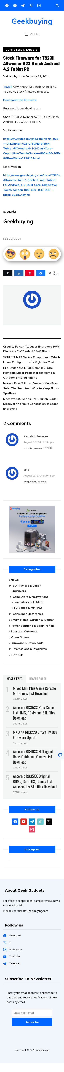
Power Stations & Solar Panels (32, 625)
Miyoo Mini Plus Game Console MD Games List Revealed (34, 690)
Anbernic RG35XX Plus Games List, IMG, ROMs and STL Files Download (34, 713)
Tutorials (17, 655)
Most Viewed (14, 679)
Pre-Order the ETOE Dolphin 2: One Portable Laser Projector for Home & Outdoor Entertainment (29, 372)
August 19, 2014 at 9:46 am (39, 475)
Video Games (20, 637)
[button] (32, 34)
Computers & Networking (31, 597)
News (15, 579)
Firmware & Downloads (27, 643)
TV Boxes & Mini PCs (28, 607)
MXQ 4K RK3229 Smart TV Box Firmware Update (35, 734)
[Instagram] (23, 5)
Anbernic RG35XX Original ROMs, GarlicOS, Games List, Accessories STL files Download (35, 781)
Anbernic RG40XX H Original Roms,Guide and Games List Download (33, 757)
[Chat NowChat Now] (60, 754)
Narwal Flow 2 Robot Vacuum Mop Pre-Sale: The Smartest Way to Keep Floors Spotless (31, 388)
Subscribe (32, 1022)
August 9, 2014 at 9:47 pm (38, 442)
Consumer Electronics (28, 614)
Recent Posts (38, 679)
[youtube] (15, 5)
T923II (7, 86)
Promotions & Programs (30, 649)
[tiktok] (40, 821)
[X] (31, 5)
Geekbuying (32, 21)
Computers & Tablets (22, 49)
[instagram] (39, 5)
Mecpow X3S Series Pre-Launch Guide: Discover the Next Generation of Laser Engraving (30, 403)
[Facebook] (7, 5)
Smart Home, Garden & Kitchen (33, 619)
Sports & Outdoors (24, 631)
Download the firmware (20, 100)
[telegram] (32, 821)
